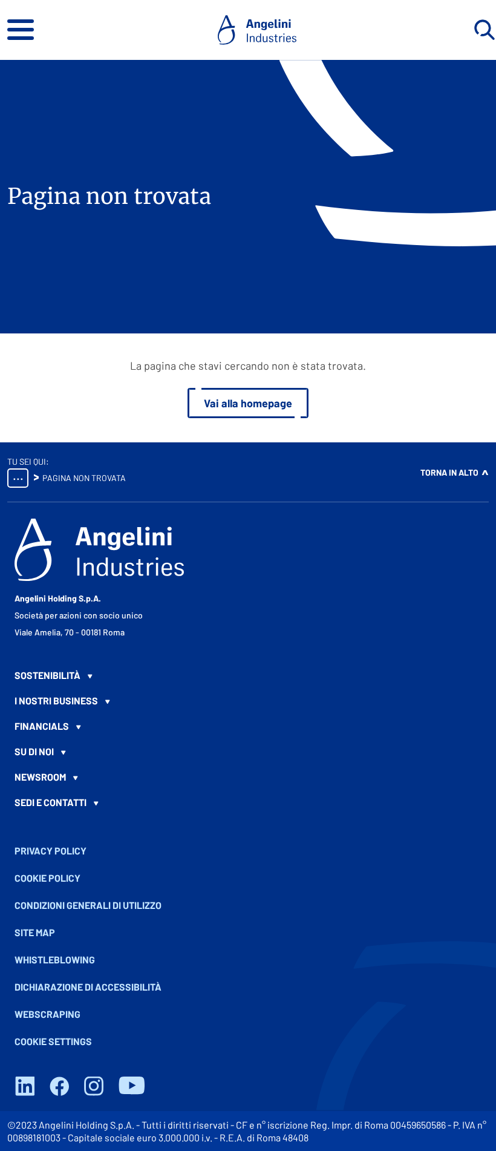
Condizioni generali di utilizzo (88, 905)
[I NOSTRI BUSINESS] (248, 700)
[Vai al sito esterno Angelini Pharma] (99, 550)
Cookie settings (53, 1041)
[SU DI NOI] (248, 751)
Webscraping (47, 1014)
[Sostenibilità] (248, 675)
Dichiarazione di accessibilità (88, 986)
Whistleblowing (55, 959)
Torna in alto (449, 472)
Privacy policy (50, 850)
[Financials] (248, 726)
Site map (35, 932)
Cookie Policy (47, 878)
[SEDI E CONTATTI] (248, 802)
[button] (20, 29)
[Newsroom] (248, 777)
